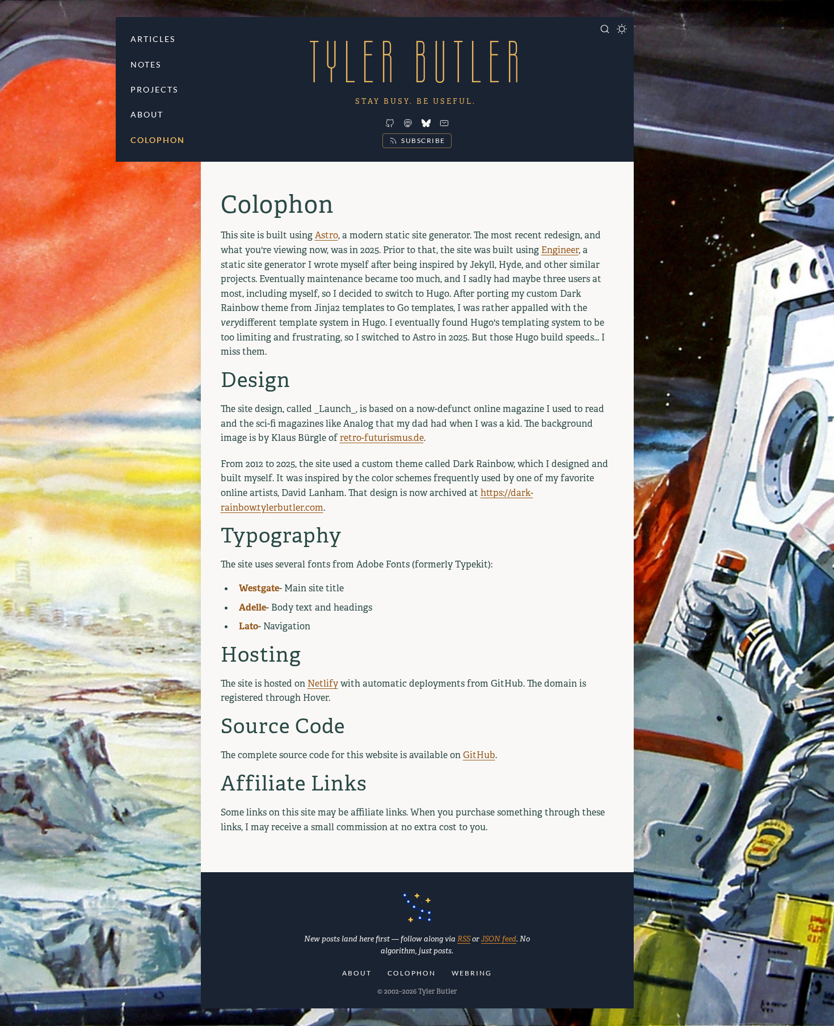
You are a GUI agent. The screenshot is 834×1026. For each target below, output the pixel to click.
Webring (472, 973)
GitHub (479, 755)
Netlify (323, 683)
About (146, 114)
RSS (463, 939)
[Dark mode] (621, 29)
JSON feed (498, 939)
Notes (145, 64)
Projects (154, 89)
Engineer (560, 250)
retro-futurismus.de (382, 438)
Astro (326, 235)
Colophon (157, 140)
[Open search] (604, 29)
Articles (152, 39)
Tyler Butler (417, 61)
